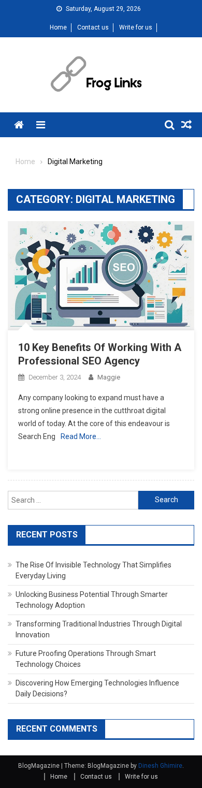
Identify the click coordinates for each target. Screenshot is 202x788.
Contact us (93, 27)
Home (58, 27)
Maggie (108, 377)
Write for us (135, 27)
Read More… (81, 436)
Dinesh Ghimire (160, 765)
